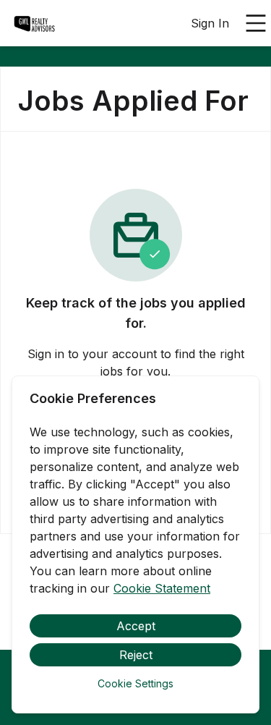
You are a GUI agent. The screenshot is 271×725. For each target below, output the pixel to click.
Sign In (210, 23)
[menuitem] (35, 24)
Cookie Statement (161, 588)
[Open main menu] (256, 23)
